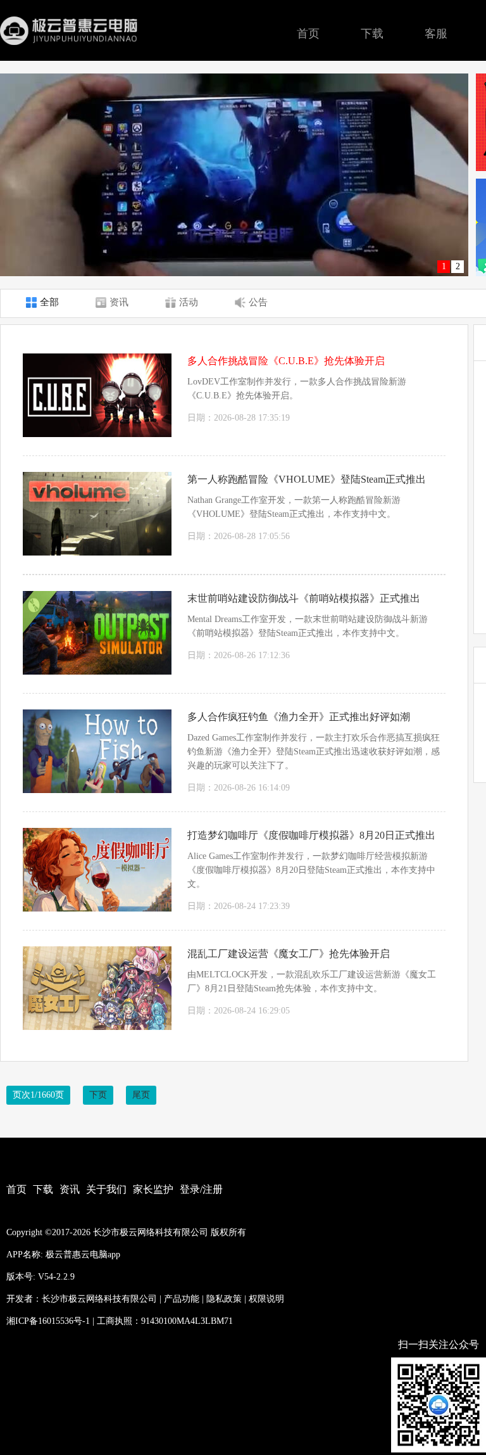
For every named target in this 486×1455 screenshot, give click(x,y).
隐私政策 (224, 1299)
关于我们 (106, 1189)
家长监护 (153, 1189)
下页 (98, 1095)
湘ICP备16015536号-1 (48, 1321)
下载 (372, 33)
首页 (308, 33)
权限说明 (266, 1299)
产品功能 (181, 1299)
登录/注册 (201, 1189)
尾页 (141, 1095)
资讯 (69, 1189)
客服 (436, 33)
